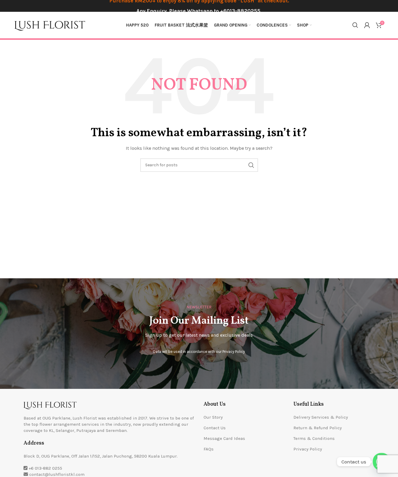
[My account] (367, 25)
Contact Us (215, 427)
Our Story (213, 417)
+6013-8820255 (240, 11)
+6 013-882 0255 (45, 468)
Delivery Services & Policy (320, 417)
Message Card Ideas (224, 438)
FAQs (209, 449)
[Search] (355, 25)
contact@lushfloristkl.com (57, 474)
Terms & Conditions (314, 438)
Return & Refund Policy (317, 427)
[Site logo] (49, 24)
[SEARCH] (251, 165)
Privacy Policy (233, 351)
